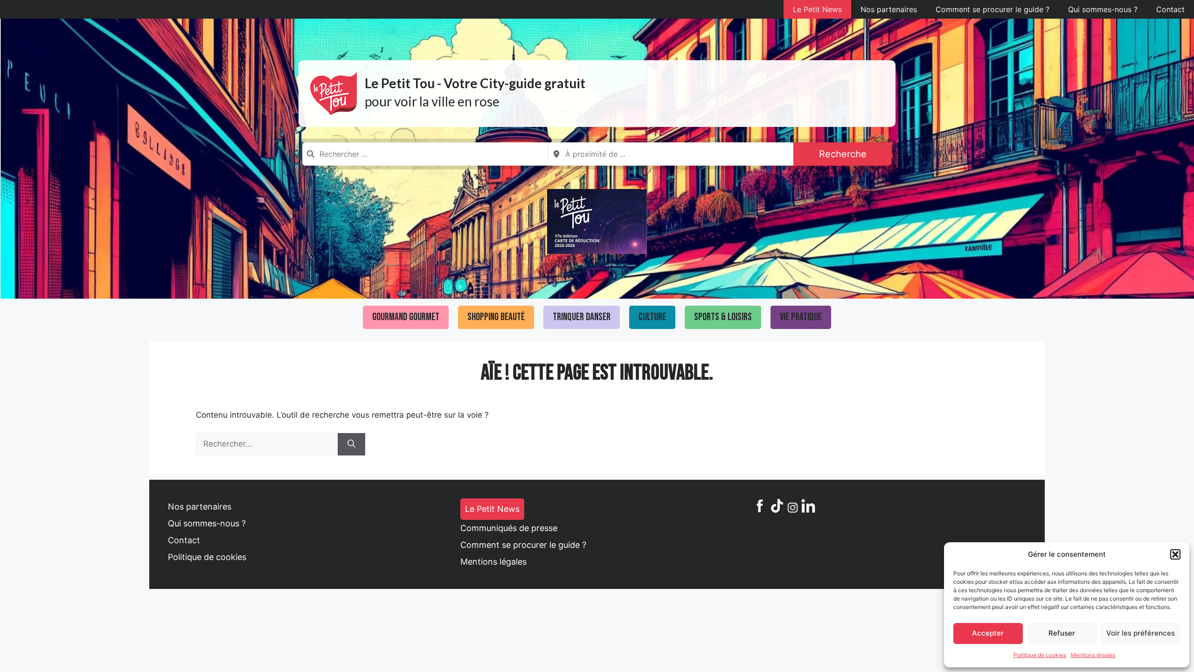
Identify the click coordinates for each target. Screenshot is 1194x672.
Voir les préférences (1140, 633)
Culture (652, 317)
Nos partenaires (889, 9)
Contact (1170, 9)
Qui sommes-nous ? (1103, 9)
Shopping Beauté (496, 317)
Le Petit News (817, 9)
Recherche (843, 154)
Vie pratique (801, 317)
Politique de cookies (1040, 654)
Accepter (988, 633)
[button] (1175, 554)
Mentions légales (1093, 654)
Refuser (1061, 633)
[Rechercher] (351, 444)
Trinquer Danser (582, 317)
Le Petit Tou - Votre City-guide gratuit (475, 83)
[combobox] (425, 154)
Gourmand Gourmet (405, 317)
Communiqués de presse (508, 528)
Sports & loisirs (723, 317)
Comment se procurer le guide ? (992, 9)
